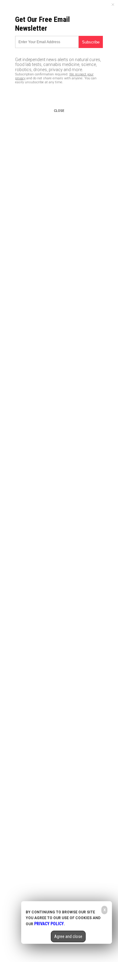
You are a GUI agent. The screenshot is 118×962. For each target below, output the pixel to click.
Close (59, 111)
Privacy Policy (49, 923)
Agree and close (68, 936)
